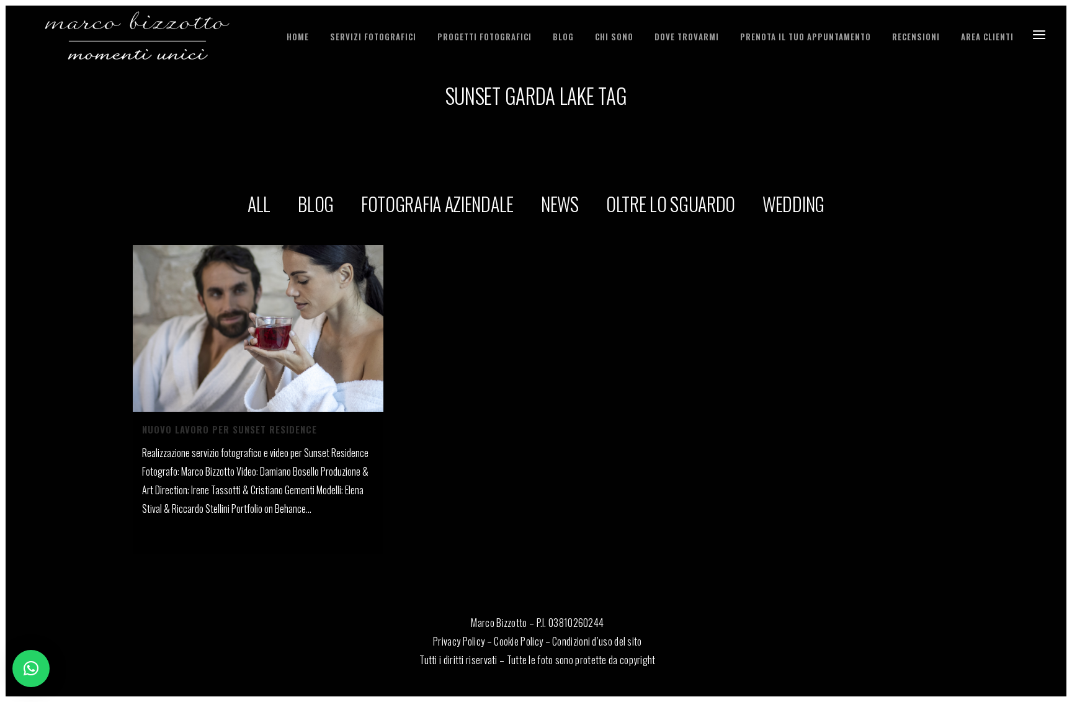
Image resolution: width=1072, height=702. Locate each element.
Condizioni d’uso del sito (597, 641)
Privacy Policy (459, 641)
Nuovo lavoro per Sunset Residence (229, 429)
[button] (31, 668)
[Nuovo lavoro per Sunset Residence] (258, 328)
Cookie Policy (518, 641)
